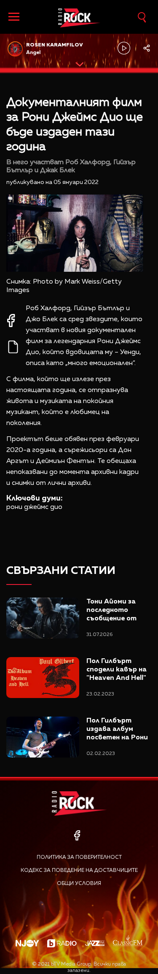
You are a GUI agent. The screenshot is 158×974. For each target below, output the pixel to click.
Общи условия (79, 883)
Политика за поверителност (79, 857)
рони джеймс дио (34, 507)
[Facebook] (77, 835)
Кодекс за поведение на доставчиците (79, 870)
